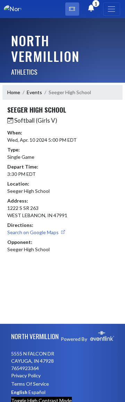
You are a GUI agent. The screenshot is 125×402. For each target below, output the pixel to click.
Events (34, 92)
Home (13, 92)
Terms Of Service (30, 384)
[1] (91, 8)
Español (36, 392)
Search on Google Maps (33, 232)
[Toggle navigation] (111, 9)
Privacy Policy (26, 375)
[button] (72, 9)
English (19, 392)
